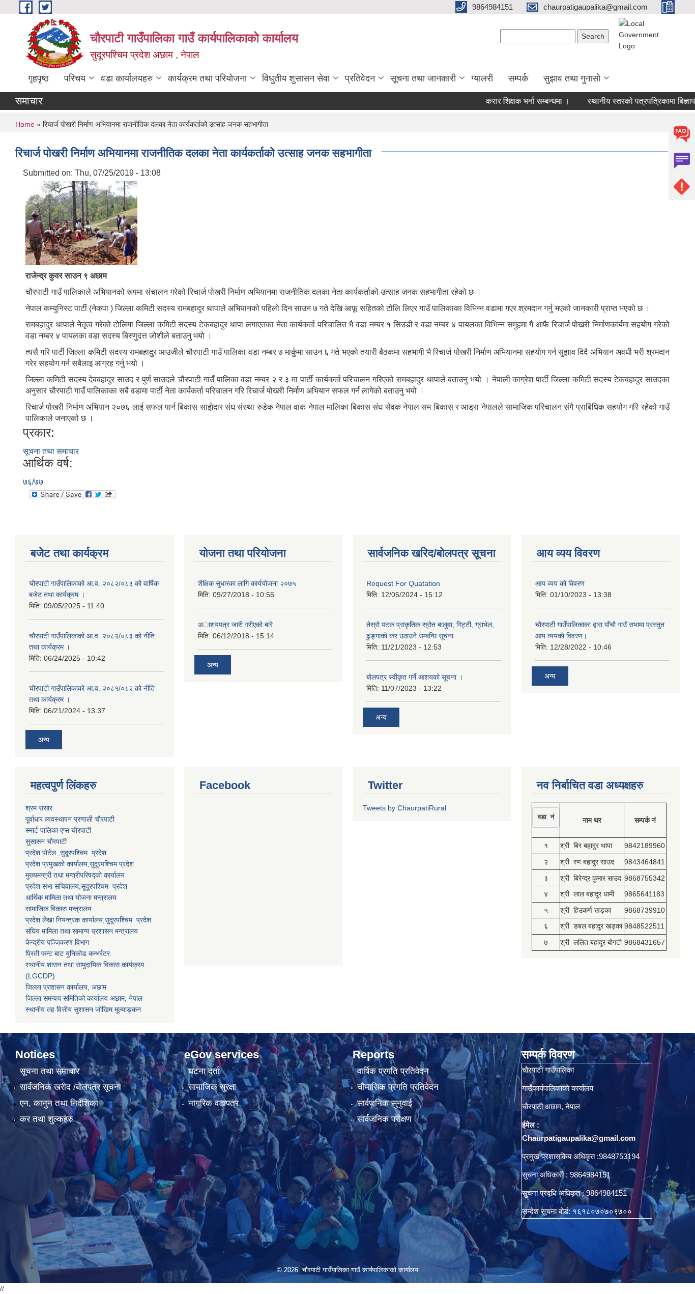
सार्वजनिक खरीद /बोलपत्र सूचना (70, 1087)
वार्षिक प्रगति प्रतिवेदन (393, 1071)
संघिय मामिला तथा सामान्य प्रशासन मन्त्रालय (81, 931)
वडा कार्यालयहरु (127, 78)
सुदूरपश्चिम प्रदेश (104, 886)
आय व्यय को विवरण (560, 583)
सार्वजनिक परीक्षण (384, 1119)
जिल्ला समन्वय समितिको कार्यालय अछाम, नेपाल (83, 998)
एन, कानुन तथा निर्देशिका (59, 1103)
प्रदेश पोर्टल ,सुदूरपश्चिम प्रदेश (65, 853)
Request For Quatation (403, 583)
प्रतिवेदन (360, 78)
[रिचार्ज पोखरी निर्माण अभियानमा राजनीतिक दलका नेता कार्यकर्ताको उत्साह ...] (81, 222)
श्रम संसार (38, 808)
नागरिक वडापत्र (213, 1103)
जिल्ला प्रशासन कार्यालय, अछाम (65, 987)
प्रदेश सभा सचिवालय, (53, 886)
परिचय (74, 78)
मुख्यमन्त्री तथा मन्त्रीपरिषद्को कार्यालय (75, 875)
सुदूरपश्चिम (104, 864)
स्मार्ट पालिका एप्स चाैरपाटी (58, 830)
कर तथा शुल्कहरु (46, 1119)
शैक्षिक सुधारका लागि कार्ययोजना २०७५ (247, 583)
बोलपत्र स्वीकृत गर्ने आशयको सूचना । (414, 677)
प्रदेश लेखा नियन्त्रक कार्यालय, (65, 920)
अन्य (43, 740)
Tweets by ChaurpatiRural (404, 808)
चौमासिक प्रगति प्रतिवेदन (398, 1087)
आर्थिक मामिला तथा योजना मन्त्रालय (71, 897)
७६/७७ (33, 481)
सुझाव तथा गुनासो (571, 78)
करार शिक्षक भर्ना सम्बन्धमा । (505, 101)
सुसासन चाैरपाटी (46, 841)
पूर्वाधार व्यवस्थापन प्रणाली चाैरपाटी (69, 819)
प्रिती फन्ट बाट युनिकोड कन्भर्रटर (67, 953)
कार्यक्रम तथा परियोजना (207, 78)
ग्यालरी (482, 78)
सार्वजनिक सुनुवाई (384, 1103)
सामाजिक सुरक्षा (212, 1087)
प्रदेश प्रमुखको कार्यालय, (57, 864)
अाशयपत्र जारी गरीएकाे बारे (235, 625)
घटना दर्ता (204, 1071)
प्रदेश (126, 864)
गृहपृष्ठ (38, 78)
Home (25, 124)
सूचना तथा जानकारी (423, 78)
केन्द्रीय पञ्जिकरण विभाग (57, 942)
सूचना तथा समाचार (51, 451)
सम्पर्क (518, 78)
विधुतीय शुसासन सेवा (296, 78)
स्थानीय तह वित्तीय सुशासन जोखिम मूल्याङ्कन (83, 1009)
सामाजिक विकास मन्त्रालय (58, 909)
